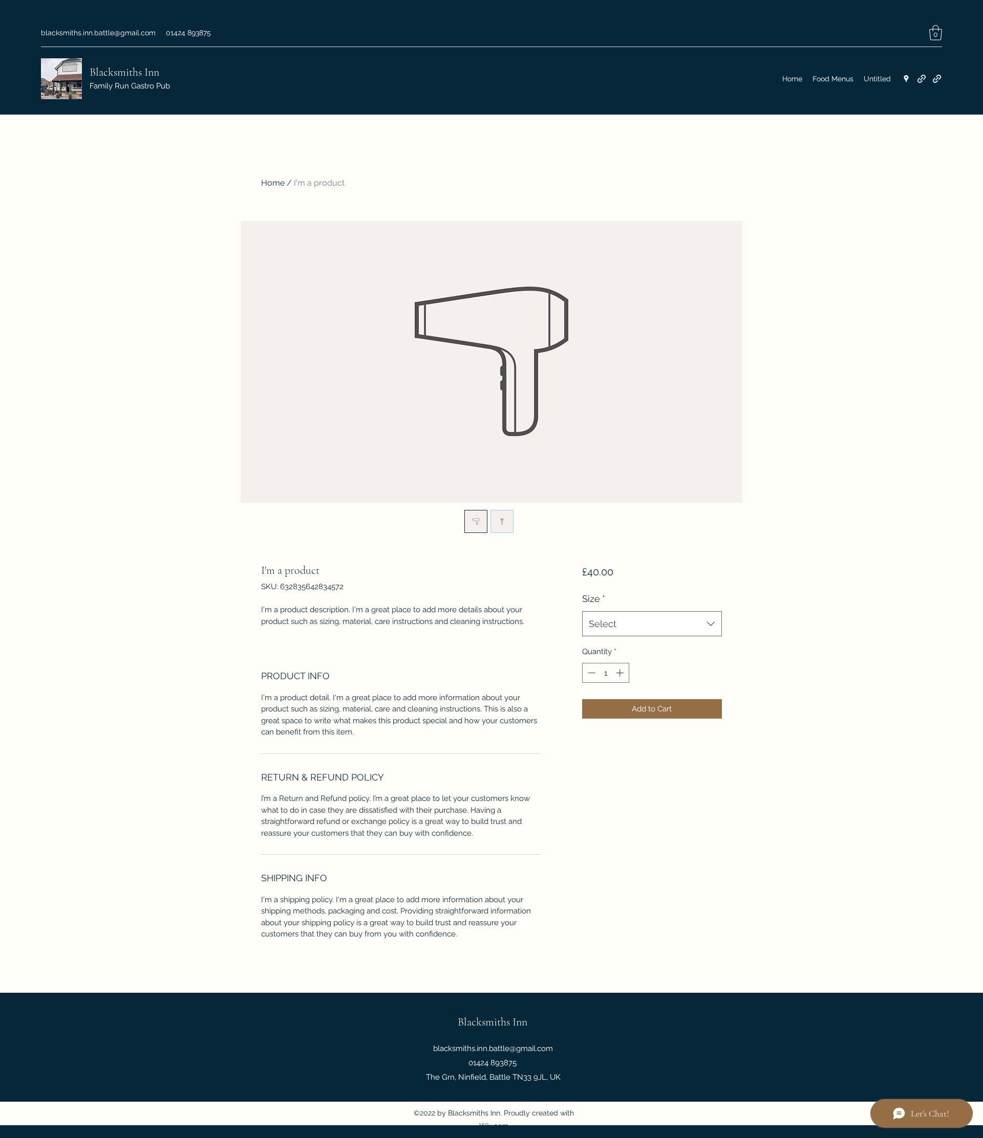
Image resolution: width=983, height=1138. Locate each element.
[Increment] (621, 672)
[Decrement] (590, 672)
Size (593, 598)
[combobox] (652, 624)
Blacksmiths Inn (124, 72)
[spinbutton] (605, 672)
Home (273, 183)
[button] (935, 32)
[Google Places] (906, 79)
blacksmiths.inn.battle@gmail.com (98, 33)
